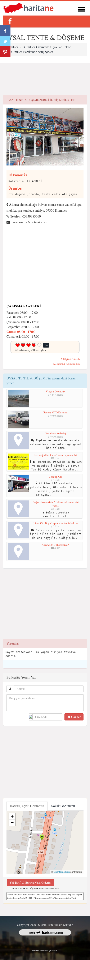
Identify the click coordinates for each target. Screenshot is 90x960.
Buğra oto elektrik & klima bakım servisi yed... (55, 504)
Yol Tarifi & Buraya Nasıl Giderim (30, 882)
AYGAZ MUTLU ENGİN (55, 545)
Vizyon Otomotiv (56, 391)
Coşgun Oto (55, 476)
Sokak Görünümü (63, 806)
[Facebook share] (5, 30)
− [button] (12, 822)
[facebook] (10, 21)
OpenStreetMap (62, 871)
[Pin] (5, 51)
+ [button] (12, 816)
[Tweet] (5, 41)
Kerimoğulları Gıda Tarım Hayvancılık (55, 455)
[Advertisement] (45, 79)
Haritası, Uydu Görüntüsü (27, 806)
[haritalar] (28, 7)
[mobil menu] (81, 8)
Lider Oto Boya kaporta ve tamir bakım (55, 523)
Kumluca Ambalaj (55, 433)
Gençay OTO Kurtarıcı (55, 412)
